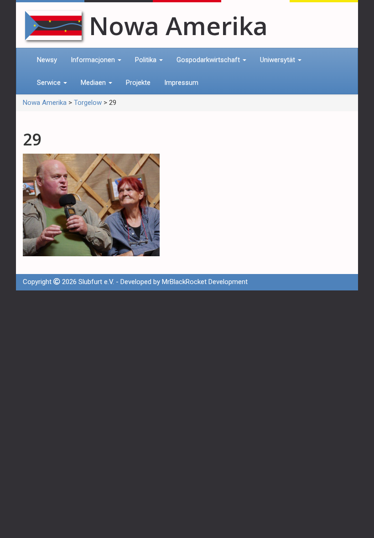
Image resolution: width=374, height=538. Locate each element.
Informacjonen (94, 60)
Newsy (47, 60)
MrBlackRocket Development (205, 282)
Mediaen (94, 82)
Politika (146, 60)
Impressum (181, 82)
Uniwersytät (278, 60)
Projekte (138, 82)
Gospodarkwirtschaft (209, 60)
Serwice (49, 82)
